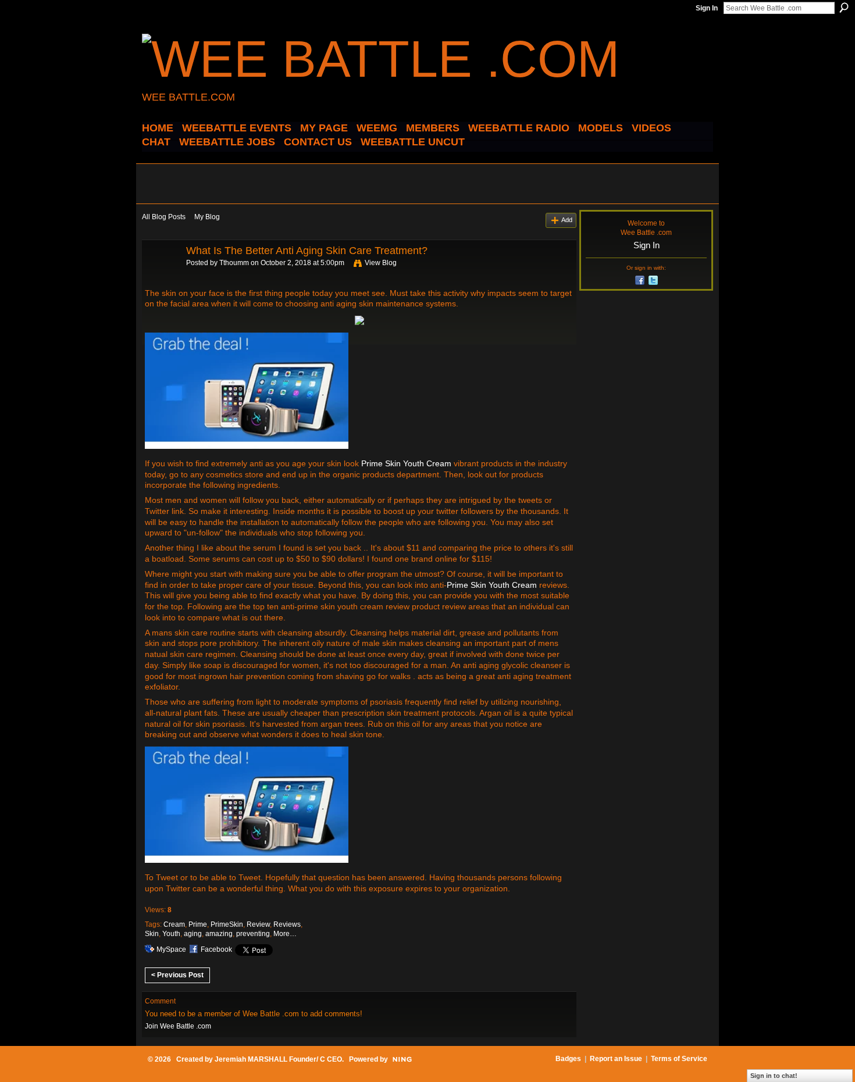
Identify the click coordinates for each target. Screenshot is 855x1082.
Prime (197, 924)
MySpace (171, 949)
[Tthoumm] (160, 277)
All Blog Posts (164, 217)
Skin (152, 934)
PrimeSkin (227, 924)
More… (285, 934)
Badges (568, 1059)
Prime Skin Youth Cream (406, 463)
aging (193, 934)
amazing (219, 934)
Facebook (216, 949)
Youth (171, 934)
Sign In (707, 8)
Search (844, 7)
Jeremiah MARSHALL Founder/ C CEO (278, 1059)
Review (258, 924)
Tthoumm (234, 263)
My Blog (207, 217)
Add (566, 219)
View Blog (381, 263)
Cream (174, 924)
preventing (253, 934)
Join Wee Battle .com (178, 1026)
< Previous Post (177, 975)
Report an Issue (616, 1059)
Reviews (287, 924)
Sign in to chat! (773, 1075)
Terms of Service (679, 1059)
